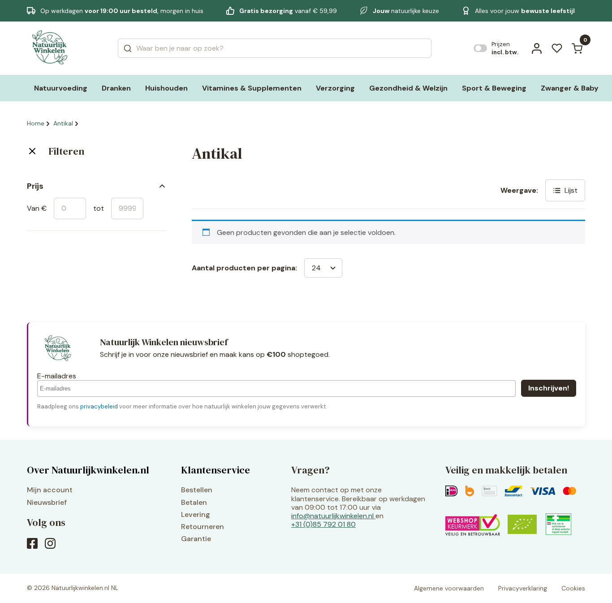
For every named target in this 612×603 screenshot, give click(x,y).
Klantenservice (215, 470)
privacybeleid (99, 406)
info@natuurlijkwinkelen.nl (332, 516)
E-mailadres (56, 376)
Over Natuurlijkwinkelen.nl (88, 470)
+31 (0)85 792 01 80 (323, 524)
